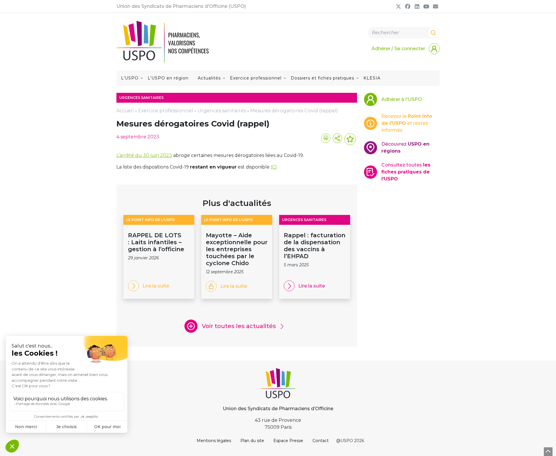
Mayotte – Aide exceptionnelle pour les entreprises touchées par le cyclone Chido (237, 249)
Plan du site (252, 440)
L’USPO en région (168, 78)
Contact (320, 440)
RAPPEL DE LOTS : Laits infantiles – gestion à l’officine (157, 242)
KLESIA (372, 78)
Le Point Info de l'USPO (150, 220)
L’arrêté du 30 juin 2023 (144, 155)
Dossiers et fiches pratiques (322, 78)
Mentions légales (214, 440)
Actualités (209, 78)
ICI (274, 167)
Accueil (125, 110)
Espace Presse (288, 440)
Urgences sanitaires (221, 110)
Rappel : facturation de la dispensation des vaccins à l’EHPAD (314, 246)
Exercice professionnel (255, 78)
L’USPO (129, 78)
